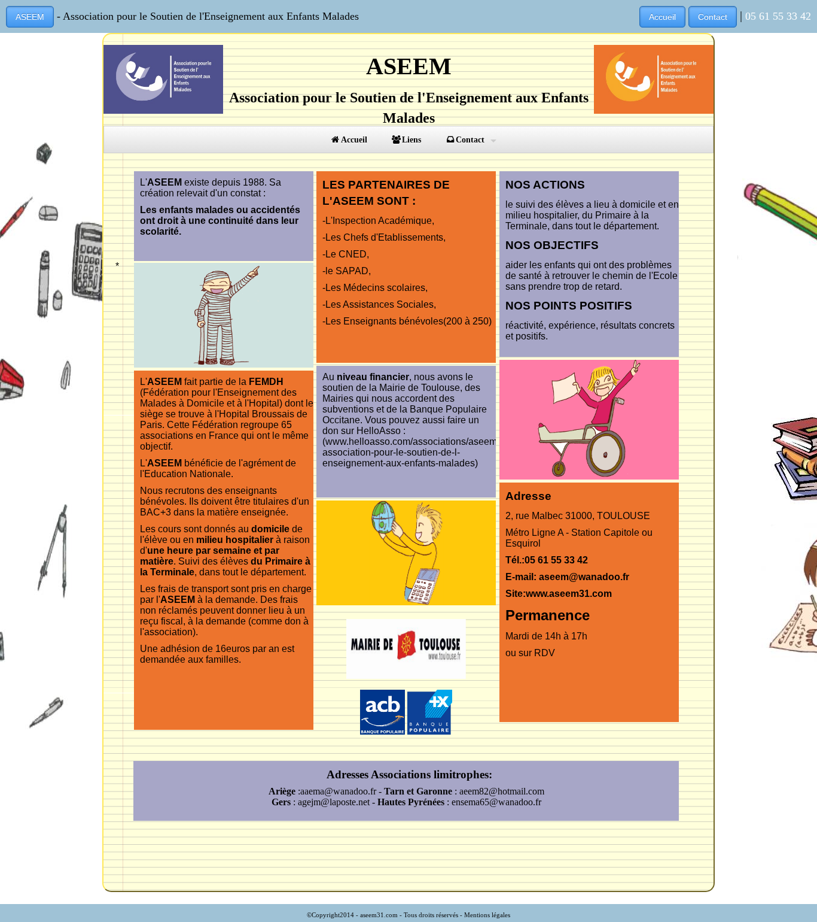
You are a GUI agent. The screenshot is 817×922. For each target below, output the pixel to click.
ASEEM (30, 17)
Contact (712, 17)
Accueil (662, 17)
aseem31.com (379, 914)
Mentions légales (487, 914)
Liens (411, 139)
